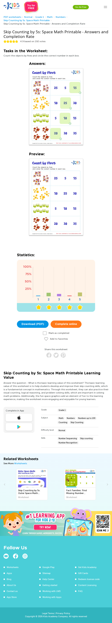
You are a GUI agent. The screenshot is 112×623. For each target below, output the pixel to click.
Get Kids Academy (87, 567)
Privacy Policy (63, 613)
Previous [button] (5, 484)
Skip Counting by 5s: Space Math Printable (27, 20)
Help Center (48, 579)
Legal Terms (48, 613)
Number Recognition (68, 443)
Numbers (60, 17)
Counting (63, 422)
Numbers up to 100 (86, 418)
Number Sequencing (68, 438)
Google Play (48, 567)
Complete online (66, 324)
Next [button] (107, 484)
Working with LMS (51, 591)
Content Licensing (87, 585)
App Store (12, 597)
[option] (32, 484)
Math (50, 17)
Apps (9, 573)
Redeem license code (89, 579)
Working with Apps (51, 597)
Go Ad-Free (80, 7)
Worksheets (20, 463)
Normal (28, 17)
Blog (9, 579)
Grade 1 (39, 17)
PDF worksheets (12, 17)
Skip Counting (77, 422)
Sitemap (46, 573)
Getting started (49, 585)
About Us (11, 585)
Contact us (12, 591)
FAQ (80, 591)
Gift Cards (83, 573)
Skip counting (86, 438)
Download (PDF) (32, 324)
